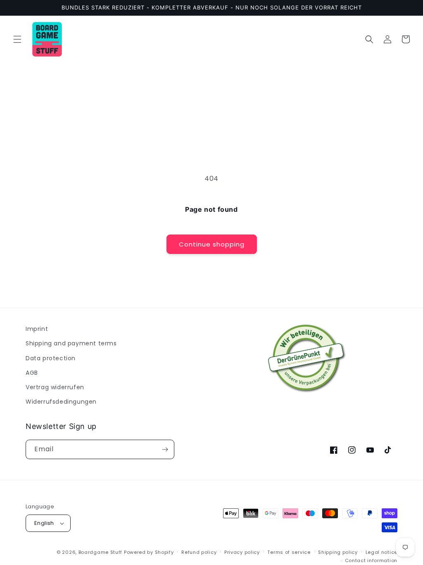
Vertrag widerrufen (55, 387)
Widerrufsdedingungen (61, 401)
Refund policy (198, 552)
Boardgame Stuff (100, 552)
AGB (32, 373)
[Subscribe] (165, 449)
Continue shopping (212, 244)
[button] (17, 39)
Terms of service (288, 552)
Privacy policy (242, 552)
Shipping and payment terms (71, 343)
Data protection (51, 358)
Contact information (371, 560)
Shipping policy (338, 552)
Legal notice (381, 552)
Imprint (37, 329)
